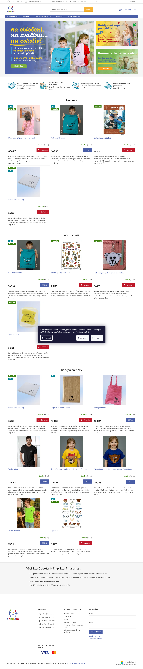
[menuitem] (19, 16)
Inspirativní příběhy (48, 627)
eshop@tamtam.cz (48, 614)
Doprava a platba (58, 2)
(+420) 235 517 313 (48, 617)
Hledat (88, 9)
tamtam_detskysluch (49, 624)
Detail (87, 150)
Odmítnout (82, 338)
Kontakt (84, 2)
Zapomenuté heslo (95, 639)
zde (88, 332)
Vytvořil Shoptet (130, 662)
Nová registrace (94, 636)
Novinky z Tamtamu (48, 621)
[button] (11, 47)
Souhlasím (96, 338)
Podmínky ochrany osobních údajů (73, 626)
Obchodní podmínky (70, 622)
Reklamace (72, 2)
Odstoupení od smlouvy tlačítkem (72, 631)
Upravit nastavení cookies (76, 663)
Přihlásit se (96, 632)
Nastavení (46, 338)
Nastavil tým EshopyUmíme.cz (126, 664)
